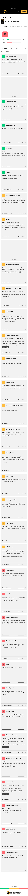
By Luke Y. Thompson (6, 142)
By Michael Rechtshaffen (7, 213)
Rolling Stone (8, 453)
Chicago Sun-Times (10, 852)
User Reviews (12, 26)
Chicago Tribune (9, 101)
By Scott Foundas (6, 682)
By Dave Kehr (5, 658)
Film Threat (8, 523)
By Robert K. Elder (6, 119)
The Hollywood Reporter (11, 196)
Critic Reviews (4, 26)
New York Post (8, 782)
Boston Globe (8, 382)
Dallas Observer (9, 125)
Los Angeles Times (10, 500)
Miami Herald (8, 594)
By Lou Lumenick (6, 799)
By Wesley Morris (6, 399)
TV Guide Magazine (10, 805)
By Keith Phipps (5, 493)
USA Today (8, 311)
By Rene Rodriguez (6, 611)
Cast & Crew (19, 26)
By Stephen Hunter (6, 73)
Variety (6, 664)
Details (25, 26)
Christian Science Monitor (12, 288)
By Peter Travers (5, 470)
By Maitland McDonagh (7, 823)
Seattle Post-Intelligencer (12, 758)
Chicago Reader (9, 829)
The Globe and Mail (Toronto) (13, 406)
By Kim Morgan (5, 634)
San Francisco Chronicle (11, 429)
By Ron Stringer (5, 564)
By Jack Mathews (6, 352)
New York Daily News (10, 335)
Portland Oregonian (10, 617)
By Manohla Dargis (6, 517)
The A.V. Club (8, 476)
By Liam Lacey (5, 423)
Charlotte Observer (10, 735)
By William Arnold (6, 776)
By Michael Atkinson (6, 729)
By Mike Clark (5, 329)
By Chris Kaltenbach (6, 587)
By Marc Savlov (5, 376)
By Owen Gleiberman (6, 282)
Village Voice (8, 711)
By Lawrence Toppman (7, 752)
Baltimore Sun (8, 570)
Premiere (7, 172)
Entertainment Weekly (11, 264)
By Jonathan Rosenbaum (7, 846)
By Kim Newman (5, 236)
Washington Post (9, 56)
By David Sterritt (5, 305)
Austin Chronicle (9, 359)
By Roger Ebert (5, 870)
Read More (5, 347)
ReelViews (7, 148)
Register (24, 11)
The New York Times (10, 641)
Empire (6, 219)
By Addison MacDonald (7, 189)
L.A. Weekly (8, 547)
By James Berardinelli (7, 166)
